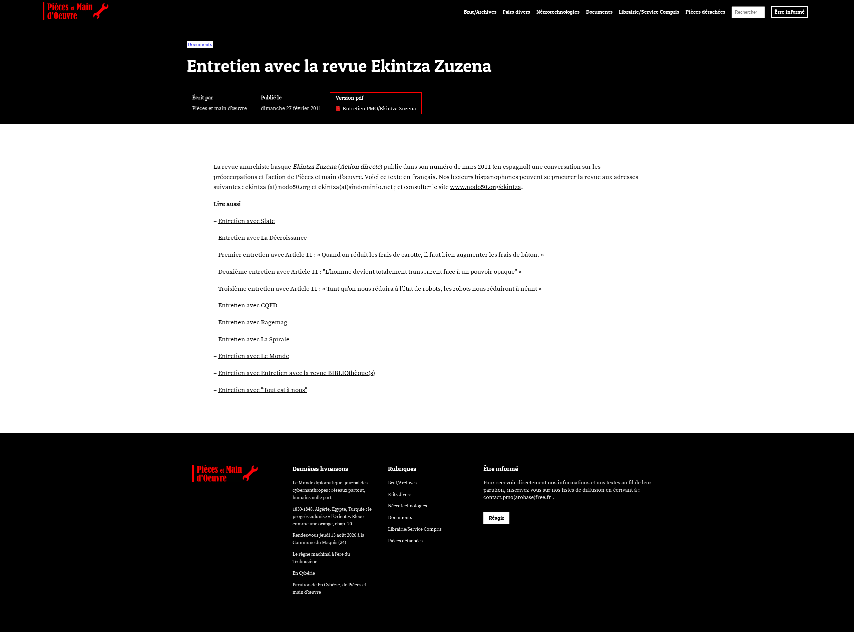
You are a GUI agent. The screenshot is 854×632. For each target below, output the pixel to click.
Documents (599, 11)
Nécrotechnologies (557, 11)
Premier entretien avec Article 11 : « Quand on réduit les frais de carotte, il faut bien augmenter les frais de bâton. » (381, 254)
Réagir (496, 517)
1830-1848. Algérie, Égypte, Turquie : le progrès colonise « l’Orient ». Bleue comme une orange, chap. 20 (332, 516)
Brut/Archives (480, 11)
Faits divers (516, 11)
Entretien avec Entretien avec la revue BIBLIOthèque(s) (296, 373)
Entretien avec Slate (246, 221)
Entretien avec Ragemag (252, 322)
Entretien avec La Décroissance (262, 237)
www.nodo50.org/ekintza (485, 187)
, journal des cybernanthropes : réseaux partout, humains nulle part (330, 490)
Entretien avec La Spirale (254, 339)
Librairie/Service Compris (649, 11)
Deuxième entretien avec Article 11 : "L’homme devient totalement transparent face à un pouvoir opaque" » (369, 271)
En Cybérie (304, 573)
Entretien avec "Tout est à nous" (262, 390)
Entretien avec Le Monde (253, 356)
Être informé (790, 11)
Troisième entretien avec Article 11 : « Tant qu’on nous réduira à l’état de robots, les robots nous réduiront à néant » (379, 288)
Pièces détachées (705, 11)
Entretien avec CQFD (247, 305)
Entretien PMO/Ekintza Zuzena (378, 108)
